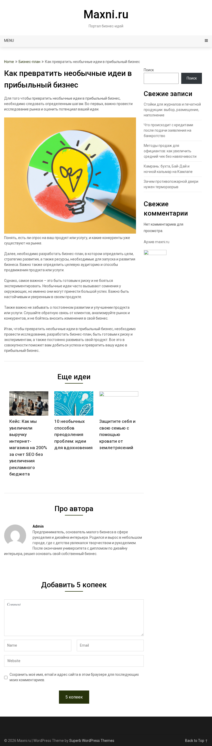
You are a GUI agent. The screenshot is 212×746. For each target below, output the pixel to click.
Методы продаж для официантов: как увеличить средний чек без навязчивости (170, 151)
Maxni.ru (106, 14)
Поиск (149, 70)
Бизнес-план (29, 62)
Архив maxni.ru (156, 242)
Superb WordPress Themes (91, 741)
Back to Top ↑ (196, 741)
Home (9, 62)
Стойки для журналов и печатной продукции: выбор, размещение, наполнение (172, 109)
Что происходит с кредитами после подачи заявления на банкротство (168, 130)
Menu (9, 40)
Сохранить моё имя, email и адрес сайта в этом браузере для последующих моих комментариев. (74, 677)
